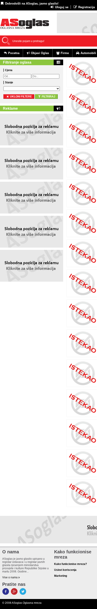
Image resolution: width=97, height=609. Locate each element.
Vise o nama (10, 577)
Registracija (86, 7)
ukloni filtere (20, 96)
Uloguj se (61, 7)
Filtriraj (48, 96)
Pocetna (13, 53)
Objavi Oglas (39, 53)
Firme (64, 53)
